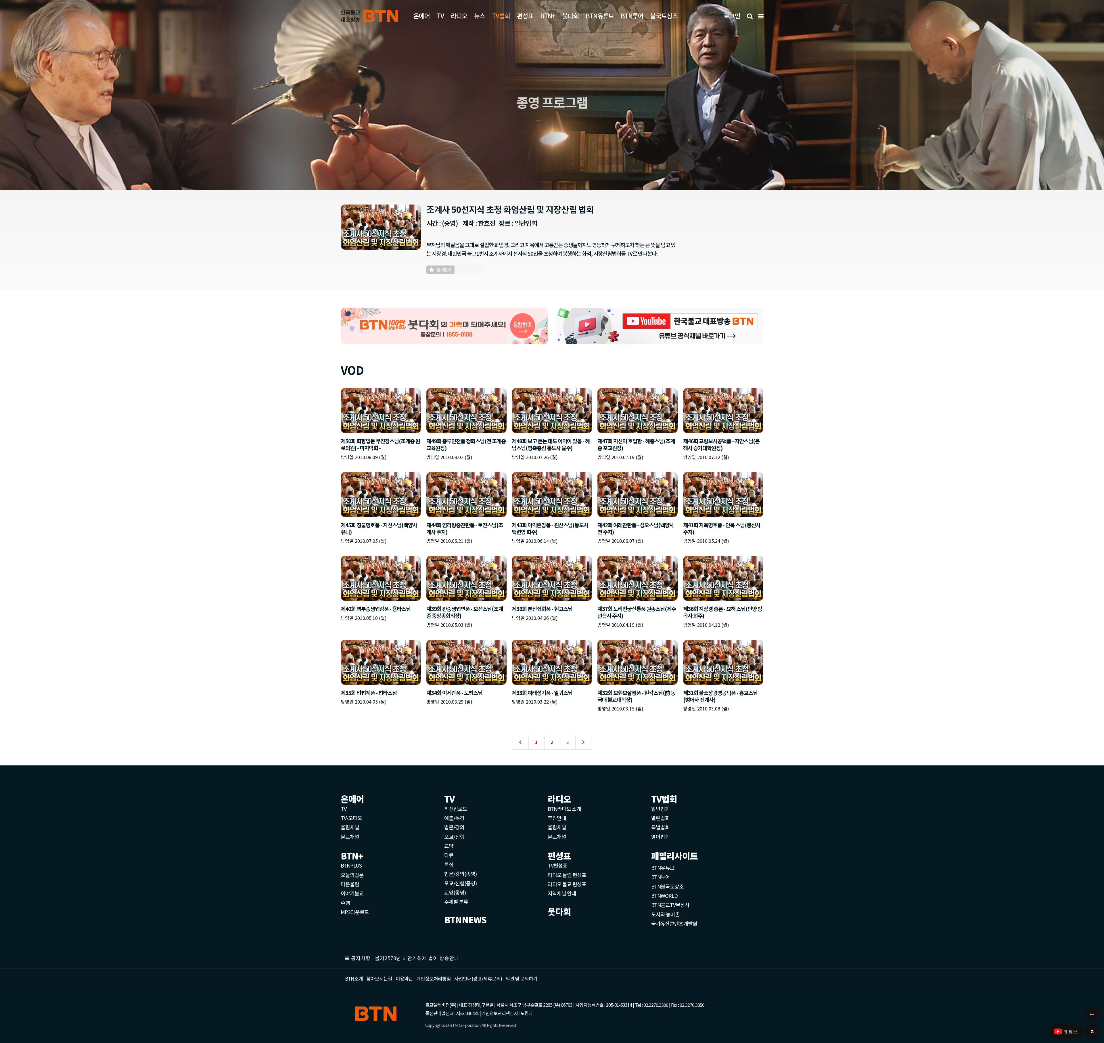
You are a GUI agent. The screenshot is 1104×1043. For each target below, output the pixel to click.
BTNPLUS (351, 865)
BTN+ (547, 15)
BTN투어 (632, 15)
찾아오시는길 (379, 978)
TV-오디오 (351, 818)
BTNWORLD (664, 895)
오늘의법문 (352, 874)
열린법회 (660, 818)
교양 (448, 845)
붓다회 (570, 15)
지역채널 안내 (562, 893)
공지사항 (361, 958)
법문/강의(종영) (460, 873)
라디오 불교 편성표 (567, 884)
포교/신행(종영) (460, 883)
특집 (448, 864)
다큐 (448, 855)
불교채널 (350, 836)
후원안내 (557, 818)
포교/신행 (454, 836)
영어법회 (660, 836)
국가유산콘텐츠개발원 (674, 923)
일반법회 (660, 808)
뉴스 (479, 15)
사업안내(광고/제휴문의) (478, 978)
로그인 (732, 15)
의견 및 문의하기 (521, 978)
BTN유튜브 (600, 15)
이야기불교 (352, 893)
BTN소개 (354, 978)
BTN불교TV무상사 (670, 904)
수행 (345, 902)
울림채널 (350, 827)
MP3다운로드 (355, 912)
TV (440, 15)
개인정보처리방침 (433, 978)
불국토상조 (664, 15)
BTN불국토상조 (667, 886)
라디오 (459, 15)
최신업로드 (455, 808)
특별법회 (660, 827)
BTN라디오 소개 (564, 808)
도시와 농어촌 (665, 914)
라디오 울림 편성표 (567, 874)
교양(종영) (455, 892)
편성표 (525, 15)
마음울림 (350, 884)
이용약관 (404, 978)
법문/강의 (454, 827)
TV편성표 (557, 865)
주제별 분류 (456, 901)
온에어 (421, 15)
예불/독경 (454, 818)
